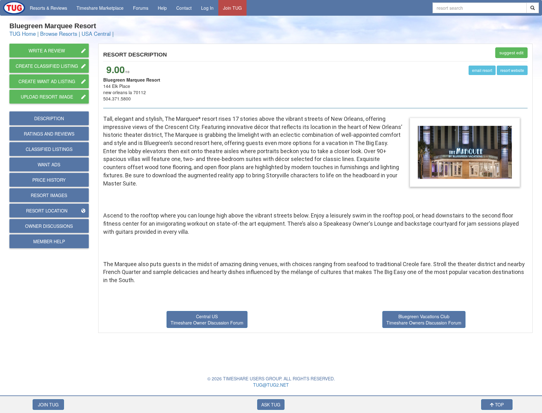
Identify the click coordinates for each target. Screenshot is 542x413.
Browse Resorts (58, 33)
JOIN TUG (48, 404)
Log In (207, 8)
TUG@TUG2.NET (271, 385)
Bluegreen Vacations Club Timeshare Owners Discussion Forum (423, 319)
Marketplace (100, 8)
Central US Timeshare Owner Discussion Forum (207, 319)
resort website (512, 70)
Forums (140, 8)
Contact (184, 8)
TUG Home (22, 33)
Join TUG (232, 8)
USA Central (96, 33)
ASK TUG (270, 404)
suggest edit (511, 52)
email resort (482, 70)
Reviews (49, 134)
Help (162, 8)
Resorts (48, 8)
